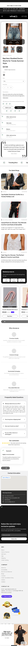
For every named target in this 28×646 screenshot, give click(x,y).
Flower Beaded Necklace (10, 309)
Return (2, 550)
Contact (3, 575)
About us (3, 567)
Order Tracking (4, 560)
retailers (3, 582)
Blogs (2, 573)
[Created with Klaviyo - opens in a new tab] (14, 645)
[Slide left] (3, 321)
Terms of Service (5, 552)
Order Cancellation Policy (7, 577)
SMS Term (3, 554)
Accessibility (4, 569)
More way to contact (6, 592)
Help (2, 556)
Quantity (5, 84)
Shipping (3, 558)
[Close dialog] (27, 624)
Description (5, 92)
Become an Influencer (6, 571)
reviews (3, 580)
